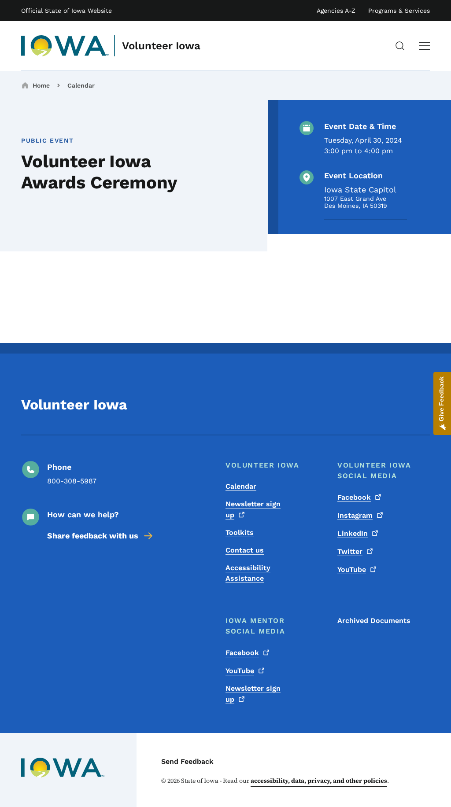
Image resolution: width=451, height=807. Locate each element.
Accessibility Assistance (248, 573)
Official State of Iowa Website (66, 10)
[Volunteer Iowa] (65, 45)
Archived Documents (373, 620)
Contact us (245, 550)
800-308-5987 (71, 481)
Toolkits (240, 532)
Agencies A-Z (336, 10)
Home (41, 85)
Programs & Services (399, 10)
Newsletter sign (253, 509)
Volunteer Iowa (161, 46)
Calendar (81, 85)
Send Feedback (187, 761)
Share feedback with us (92, 535)
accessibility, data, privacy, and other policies (319, 780)
